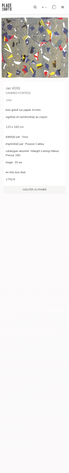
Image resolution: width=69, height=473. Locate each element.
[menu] (62, 7)
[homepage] (7, 7)
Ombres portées (18, 92)
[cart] (54, 7)
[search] (35, 7)
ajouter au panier (34, 189)
